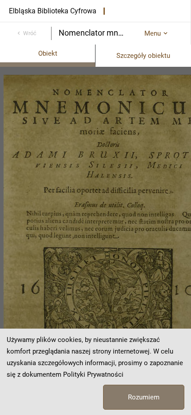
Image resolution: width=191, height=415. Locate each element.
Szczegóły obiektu (143, 56)
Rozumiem (143, 397)
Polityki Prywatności (93, 374)
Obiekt (47, 53)
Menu (152, 33)
